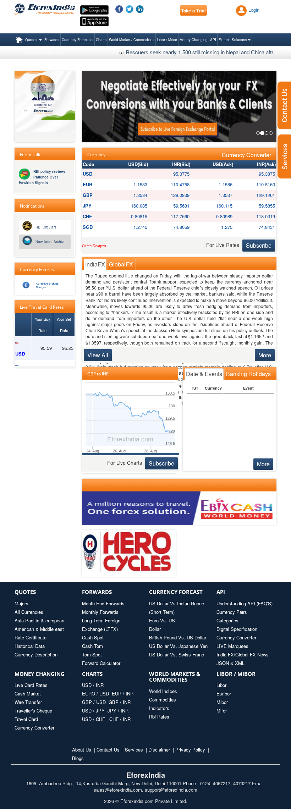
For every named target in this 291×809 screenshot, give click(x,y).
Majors (21, 603)
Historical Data (30, 646)
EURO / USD (95, 693)
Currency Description (36, 654)
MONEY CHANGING (40, 673)
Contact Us (108, 749)
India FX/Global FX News (242, 654)
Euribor (223, 693)
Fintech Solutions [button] (233, 39)
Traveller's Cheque (33, 710)
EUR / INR (122, 693)
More (264, 355)
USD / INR (93, 685)
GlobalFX (121, 264)
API (213, 39)
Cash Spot (93, 637)
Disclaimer (159, 749)
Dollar (155, 629)
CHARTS (92, 673)
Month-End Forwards (103, 603)
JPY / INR (118, 710)
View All (97, 355)
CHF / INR (120, 719)
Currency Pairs (231, 612)
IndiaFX (95, 264)
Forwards (51, 39)
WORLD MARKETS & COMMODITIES (174, 676)
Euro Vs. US (162, 620)
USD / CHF (94, 719)
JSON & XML (230, 663)
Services (134, 749)
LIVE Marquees (232, 646)
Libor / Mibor (167, 39)
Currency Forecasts (77, 39)
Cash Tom (92, 646)
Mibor (222, 702)
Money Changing (194, 39)
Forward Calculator (101, 663)
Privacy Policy (190, 749)
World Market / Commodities (131, 39)
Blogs (78, 758)
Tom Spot (92, 654)
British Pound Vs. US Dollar (177, 637)
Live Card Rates (31, 685)
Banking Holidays (248, 374)
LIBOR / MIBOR (236, 673)
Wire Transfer (28, 702)
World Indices (163, 691)
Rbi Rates (159, 716)
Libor (221, 685)
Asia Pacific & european (39, 620)
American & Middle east (39, 629)
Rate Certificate (30, 637)
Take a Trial (193, 10)
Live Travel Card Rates (42, 307)
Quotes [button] (31, 39)
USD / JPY (94, 710)
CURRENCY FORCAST (176, 591)
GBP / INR (120, 702)
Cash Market (28, 693)
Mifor (221, 710)
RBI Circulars (45, 227)
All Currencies (29, 612)
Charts (101, 39)
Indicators (159, 708)
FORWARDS (97, 591)
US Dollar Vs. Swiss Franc (176, 654)
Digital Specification (236, 629)
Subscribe (258, 245)
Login (253, 9)
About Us (81, 749)
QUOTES (25, 591)
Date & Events (204, 374)
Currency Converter (246, 155)
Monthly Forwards (100, 612)
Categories (227, 620)
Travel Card (26, 719)
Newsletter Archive (50, 241)
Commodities (162, 699)
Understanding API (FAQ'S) (244, 603)
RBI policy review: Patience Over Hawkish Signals (42, 177)
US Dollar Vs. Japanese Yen (178, 646)
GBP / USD (94, 702)
